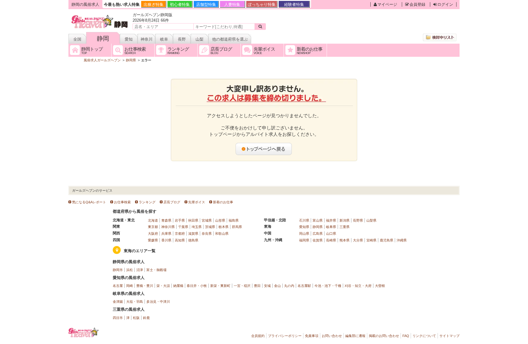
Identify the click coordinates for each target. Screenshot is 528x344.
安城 (267, 286)
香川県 (166, 240)
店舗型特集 (206, 4)
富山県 (318, 220)
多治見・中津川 (158, 301)
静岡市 (118, 270)
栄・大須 (163, 286)
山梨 (200, 39)
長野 (182, 39)
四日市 (118, 318)
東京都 (153, 227)
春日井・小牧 (197, 286)
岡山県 (304, 233)
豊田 (257, 286)
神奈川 (146, 39)
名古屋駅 (304, 286)
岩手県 (180, 220)
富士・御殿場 (156, 270)
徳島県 (193, 240)
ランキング (147, 202)
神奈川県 (168, 227)
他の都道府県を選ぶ (230, 39)
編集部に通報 (355, 336)
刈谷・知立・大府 (358, 286)
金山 (277, 286)
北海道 (153, 220)
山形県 (220, 220)
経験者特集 (294, 4)
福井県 (331, 220)
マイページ (387, 4)
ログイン (445, 4)
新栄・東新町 (220, 286)
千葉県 (183, 227)
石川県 (304, 220)
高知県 (180, 240)
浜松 (129, 270)
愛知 (129, 39)
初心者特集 (180, 4)
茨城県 (210, 227)
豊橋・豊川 (144, 286)
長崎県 (331, 240)
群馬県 (237, 227)
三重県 (344, 227)
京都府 (180, 233)
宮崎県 (371, 240)
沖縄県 (402, 240)
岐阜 (164, 39)
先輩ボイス (196, 202)
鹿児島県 (386, 240)
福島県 (234, 220)
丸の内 (289, 286)
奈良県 (207, 233)
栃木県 (223, 227)
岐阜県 (331, 227)
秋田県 (193, 220)
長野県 (358, 220)
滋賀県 (193, 233)
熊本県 (344, 240)
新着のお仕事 (223, 202)
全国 (77, 39)
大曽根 (380, 286)
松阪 (136, 318)
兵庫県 (166, 233)
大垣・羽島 (134, 301)
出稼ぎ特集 (153, 4)
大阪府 (153, 233)
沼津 (139, 270)
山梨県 (371, 220)
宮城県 (207, 220)
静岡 (103, 38)
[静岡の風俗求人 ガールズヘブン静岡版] (100, 16)
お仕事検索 (122, 202)
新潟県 (344, 220)
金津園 (118, 301)
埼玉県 (197, 227)
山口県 (331, 233)
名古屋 (118, 286)
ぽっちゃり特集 (262, 4)
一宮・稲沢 (242, 286)
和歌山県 (222, 233)
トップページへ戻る (264, 149)
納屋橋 (178, 286)
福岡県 (304, 240)
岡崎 (129, 286)
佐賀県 (318, 240)
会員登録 (417, 4)
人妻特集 (232, 4)
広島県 (318, 233)
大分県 (358, 240)
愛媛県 (153, 240)
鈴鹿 (146, 318)
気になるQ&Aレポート (89, 202)
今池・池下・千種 (327, 286)
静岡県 (318, 227)
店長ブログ (171, 202)
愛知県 (304, 227)
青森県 (166, 220)
